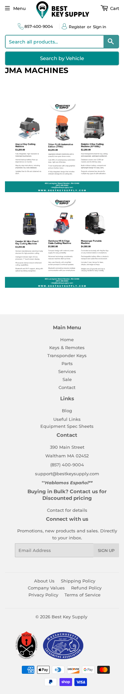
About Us (44, 580)
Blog (67, 410)
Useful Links (67, 419)
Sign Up (106, 550)
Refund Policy (86, 587)
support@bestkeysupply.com (67, 473)
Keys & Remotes (67, 347)
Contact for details (67, 510)
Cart (114, 8)
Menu (19, 8)
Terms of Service (82, 594)
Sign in (99, 26)
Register (77, 26)
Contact (67, 387)
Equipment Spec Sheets (67, 426)
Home (67, 339)
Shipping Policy (78, 580)
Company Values (46, 587)
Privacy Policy (43, 594)
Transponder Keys (67, 355)
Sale (67, 379)
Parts (67, 363)
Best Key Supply (69, 616)
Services (67, 371)
